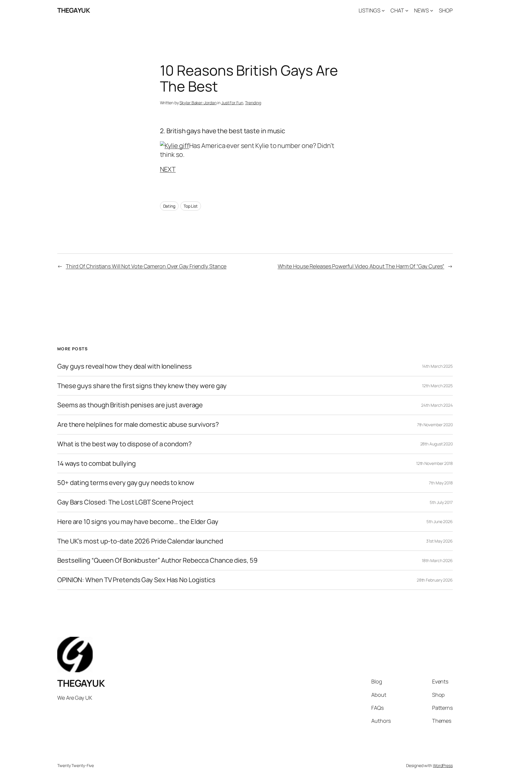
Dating (169, 206)
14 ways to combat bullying (96, 463)
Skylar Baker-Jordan (197, 102)
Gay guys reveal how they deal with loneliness (124, 366)
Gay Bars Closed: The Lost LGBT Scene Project (125, 502)
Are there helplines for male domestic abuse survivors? (138, 424)
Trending (253, 102)
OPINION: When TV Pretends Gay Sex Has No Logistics (136, 580)
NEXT (168, 169)
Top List (191, 206)
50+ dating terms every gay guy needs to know (125, 482)
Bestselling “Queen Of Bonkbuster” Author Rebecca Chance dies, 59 (157, 560)
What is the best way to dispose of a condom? (124, 444)
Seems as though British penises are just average (130, 405)
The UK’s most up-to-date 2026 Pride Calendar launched (140, 541)
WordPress (443, 765)
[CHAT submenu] (406, 10)
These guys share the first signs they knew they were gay (141, 386)
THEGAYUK (73, 10)
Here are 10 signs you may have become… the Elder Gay (137, 521)
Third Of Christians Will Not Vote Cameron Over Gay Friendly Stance (146, 266)
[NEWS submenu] (431, 10)
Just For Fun (232, 102)
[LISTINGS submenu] (383, 10)
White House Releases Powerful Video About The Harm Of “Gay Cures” (361, 266)
